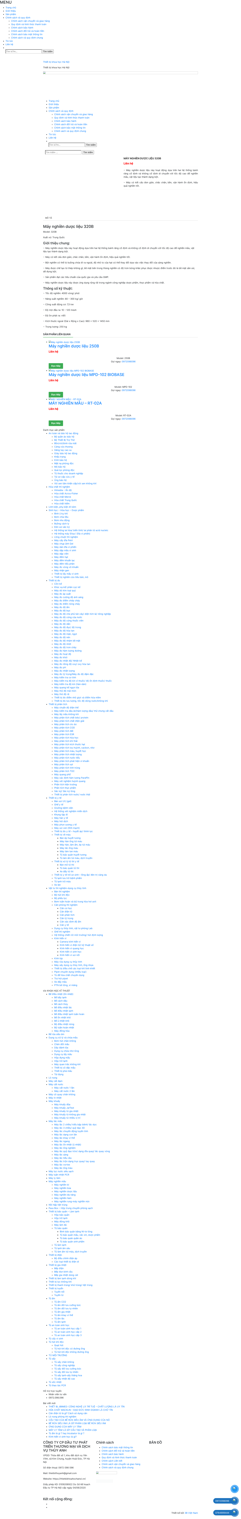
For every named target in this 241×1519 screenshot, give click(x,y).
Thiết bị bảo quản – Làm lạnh (64, 1211)
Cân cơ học (66, 908)
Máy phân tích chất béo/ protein (71, 717)
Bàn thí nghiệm (62, 891)
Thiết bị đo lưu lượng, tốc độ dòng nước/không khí (81, 700)
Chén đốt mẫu (61, 1044)
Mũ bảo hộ (60, 466)
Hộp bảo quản (61, 1214)
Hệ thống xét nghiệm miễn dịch (70, 811)
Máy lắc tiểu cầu (63, 1158)
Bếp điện (59, 1268)
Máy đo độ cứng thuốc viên (68, 620)
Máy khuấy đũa (62, 1104)
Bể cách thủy (61, 1004)
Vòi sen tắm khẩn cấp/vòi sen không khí (75, 483)
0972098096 (129, 361)
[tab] (48, 218)
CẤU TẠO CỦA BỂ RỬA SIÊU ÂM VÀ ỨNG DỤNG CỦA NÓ (79, 1420)
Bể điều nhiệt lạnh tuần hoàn (69, 1014)
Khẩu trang (60, 456)
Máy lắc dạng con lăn (65, 1134)
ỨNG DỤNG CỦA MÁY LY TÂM (65, 1426)
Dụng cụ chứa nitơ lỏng (66, 1051)
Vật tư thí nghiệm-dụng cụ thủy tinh (67, 888)
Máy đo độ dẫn (62, 624)
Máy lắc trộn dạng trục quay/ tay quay (74, 1161)
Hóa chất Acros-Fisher (66, 493)
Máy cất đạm (55, 1081)
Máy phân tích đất (63, 731)
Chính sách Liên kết (112, 1460)
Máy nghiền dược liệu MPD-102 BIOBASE (86, 374)
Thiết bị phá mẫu (63, 1071)
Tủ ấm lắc (59, 1318)
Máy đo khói (60, 657)
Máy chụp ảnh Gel (63, 543)
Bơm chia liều (61, 516)
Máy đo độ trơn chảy (65, 647)
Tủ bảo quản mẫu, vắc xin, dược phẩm (80, 1234)
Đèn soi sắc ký (62, 527)
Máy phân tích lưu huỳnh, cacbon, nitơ (74, 747)
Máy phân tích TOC (64, 771)
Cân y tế (64, 925)
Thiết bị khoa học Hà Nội (56, 61)
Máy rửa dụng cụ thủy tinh (68, 961)
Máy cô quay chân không (62, 1094)
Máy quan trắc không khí (67, 1064)
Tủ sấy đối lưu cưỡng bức (67, 1368)
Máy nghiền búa (62, 1188)
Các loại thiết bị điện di (66, 1261)
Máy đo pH (60, 667)
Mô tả (48, 218)
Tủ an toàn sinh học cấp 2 (68, 1331)
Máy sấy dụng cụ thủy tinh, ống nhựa (73, 965)
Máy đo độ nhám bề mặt (67, 640)
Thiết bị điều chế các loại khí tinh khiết (74, 968)
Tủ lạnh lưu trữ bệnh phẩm (68, 878)
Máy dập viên (61, 553)
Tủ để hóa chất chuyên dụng (69, 975)
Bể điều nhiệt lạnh (63, 1010)
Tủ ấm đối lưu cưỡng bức (67, 1305)
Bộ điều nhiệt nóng (64, 1024)
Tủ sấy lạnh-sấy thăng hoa (68, 1375)
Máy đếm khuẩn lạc (64, 560)
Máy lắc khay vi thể (64, 1137)
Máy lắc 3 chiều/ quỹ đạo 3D (69, 1127)
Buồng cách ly (61, 523)
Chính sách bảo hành (22, 27)
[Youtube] (49, 1507)
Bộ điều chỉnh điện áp (65, 1258)
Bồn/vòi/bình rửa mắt (65, 443)
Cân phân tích (67, 914)
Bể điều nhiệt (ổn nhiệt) (61, 994)
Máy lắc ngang (62, 1141)
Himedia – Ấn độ (63, 490)
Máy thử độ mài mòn (65, 690)
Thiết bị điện (55, 1255)
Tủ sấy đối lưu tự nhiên (66, 1372)
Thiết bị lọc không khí (60, 1281)
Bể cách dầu (60, 1000)
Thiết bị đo (54, 580)
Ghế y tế (58, 804)
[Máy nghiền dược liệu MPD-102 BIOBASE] (71, 370)
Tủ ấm (52, 1298)
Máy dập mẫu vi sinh (65, 550)
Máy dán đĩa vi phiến (65, 547)
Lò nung (53, 1077)
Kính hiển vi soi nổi (70, 955)
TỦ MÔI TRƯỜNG (58, 1355)
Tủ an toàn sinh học (59, 1325)
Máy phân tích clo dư (65, 724)
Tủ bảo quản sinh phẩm (72, 1241)
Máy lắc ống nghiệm (65, 1147)
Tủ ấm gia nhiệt (62, 1311)
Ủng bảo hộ (60, 480)
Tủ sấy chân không (64, 1362)
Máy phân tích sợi (63, 764)
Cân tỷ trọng (66, 918)
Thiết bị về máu (62, 834)
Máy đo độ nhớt (62, 644)
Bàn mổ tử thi (67, 864)
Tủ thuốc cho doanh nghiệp (68, 473)
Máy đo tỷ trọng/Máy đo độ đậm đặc (74, 674)
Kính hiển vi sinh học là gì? (63, 1436)
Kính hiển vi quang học (72, 948)
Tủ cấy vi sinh (56, 1338)
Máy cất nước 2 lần (64, 1091)
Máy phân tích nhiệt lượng (68, 754)
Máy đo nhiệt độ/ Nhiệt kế (68, 660)
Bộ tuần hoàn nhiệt (64, 1027)
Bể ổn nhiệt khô (62, 1017)
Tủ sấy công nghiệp (64, 1365)
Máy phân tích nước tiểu (67, 757)
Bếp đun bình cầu (63, 1271)
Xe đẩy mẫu (60, 981)
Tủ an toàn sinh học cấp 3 (68, 1335)
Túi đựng (58, 1074)
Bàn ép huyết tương (70, 838)
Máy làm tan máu (69, 851)
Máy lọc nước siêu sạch (61, 1171)
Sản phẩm (11, 14)
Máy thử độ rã (61, 694)
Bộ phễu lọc (60, 898)
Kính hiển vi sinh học (70, 951)
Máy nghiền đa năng (65, 1194)
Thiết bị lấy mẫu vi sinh (66, 573)
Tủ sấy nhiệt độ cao (64, 1378)
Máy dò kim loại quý (65, 590)
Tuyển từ (58, 1295)
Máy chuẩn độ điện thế (66, 707)
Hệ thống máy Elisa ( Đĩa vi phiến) (72, 533)
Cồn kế (58, 583)
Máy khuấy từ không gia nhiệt (70, 1114)
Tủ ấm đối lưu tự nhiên (66, 1308)
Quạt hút (58, 1345)
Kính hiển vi (60, 938)
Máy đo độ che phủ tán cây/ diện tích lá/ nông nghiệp (82, 613)
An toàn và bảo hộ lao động (63, 433)
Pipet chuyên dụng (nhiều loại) (70, 971)
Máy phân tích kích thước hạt (69, 744)
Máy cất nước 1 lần (64, 1087)
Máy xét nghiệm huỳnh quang (69, 781)
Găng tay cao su (63, 450)
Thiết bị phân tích (58, 704)
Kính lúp (58, 958)
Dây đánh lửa (61, 1047)
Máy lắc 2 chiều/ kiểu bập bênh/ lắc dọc (75, 1124)
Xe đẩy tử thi (66, 871)
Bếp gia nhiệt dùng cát (66, 1275)
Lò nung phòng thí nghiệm (62, 1416)
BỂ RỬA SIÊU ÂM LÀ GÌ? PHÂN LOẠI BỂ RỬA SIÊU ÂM (77, 1423)
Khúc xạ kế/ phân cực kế (67, 587)
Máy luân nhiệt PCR (59, 1174)
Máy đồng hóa (61, 1030)
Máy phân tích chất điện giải (69, 721)
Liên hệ (9, 44)
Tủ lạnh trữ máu (62, 881)
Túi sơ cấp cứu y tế (64, 476)
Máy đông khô (61, 1221)
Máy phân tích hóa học (66, 737)
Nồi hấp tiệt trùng (58, 1204)
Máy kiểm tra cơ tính (65, 677)
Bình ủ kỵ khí (61, 513)
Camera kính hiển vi (70, 941)
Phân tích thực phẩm (65, 787)
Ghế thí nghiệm (62, 931)
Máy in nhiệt (55, 1097)
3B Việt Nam (191, 1512)
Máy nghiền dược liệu (65, 1191)
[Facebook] (49, 1504)
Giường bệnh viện (63, 807)
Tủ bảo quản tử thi (69, 868)
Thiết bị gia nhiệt (57, 1265)
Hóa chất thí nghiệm (59, 486)
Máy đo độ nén (62, 637)
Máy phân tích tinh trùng (67, 767)
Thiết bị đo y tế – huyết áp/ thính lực (73, 831)
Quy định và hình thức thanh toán (28, 24)
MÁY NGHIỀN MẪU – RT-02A (75, 403)
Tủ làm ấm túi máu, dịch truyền (76, 858)
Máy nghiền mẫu (57, 1181)
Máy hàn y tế (61, 817)
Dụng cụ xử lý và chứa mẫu (63, 1037)
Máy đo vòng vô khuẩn (66, 567)
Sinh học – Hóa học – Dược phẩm (66, 510)
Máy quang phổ (62, 774)
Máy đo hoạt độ (62, 654)
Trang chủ (11, 7)
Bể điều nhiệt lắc (63, 1007)
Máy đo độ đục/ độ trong (67, 627)
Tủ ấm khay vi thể (63, 1315)
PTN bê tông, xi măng (65, 985)
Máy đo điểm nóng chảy (67, 603)
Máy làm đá (60, 1224)
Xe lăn (57, 884)
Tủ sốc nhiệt (55, 1382)
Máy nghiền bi (61, 1184)
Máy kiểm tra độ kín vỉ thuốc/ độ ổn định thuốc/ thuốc (83, 680)
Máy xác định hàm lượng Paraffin (71, 777)
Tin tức (9, 41)
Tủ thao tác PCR (57, 1385)
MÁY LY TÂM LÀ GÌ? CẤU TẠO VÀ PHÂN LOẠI (73, 1430)
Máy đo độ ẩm (62, 607)
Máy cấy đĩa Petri (63, 540)
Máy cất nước (56, 1084)
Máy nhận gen (61, 570)
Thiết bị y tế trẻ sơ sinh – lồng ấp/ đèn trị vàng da (80, 874)
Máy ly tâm (54, 1178)
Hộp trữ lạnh (61, 1061)
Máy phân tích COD (64, 727)
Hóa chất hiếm (62, 503)
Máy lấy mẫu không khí (66, 714)
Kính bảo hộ (60, 460)
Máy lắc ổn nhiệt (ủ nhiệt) (67, 1144)
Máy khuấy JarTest (64, 1107)
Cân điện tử (66, 911)
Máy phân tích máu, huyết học (70, 751)
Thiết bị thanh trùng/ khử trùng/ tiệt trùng (70, 1285)
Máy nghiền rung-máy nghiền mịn (71, 1201)
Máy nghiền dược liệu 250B (74, 346)
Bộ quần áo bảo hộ (64, 436)
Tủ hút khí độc (56, 1341)
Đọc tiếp (55, 365)
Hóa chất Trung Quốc (65, 500)
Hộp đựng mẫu (62, 1057)
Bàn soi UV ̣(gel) (62, 801)
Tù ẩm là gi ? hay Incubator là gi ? (66, 1433)
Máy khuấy (54, 1101)
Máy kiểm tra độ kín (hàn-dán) (70, 684)
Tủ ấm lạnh (60, 1321)
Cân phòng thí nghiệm (66, 904)
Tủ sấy (52, 1358)
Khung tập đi (61, 814)
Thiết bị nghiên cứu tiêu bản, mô (71, 577)
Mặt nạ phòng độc (64, 463)
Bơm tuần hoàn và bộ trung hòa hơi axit (75, 901)
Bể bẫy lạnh (60, 997)
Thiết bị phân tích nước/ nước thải (72, 794)
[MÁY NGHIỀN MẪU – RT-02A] (65, 399)
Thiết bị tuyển (56, 1288)
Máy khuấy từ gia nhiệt (66, 1111)
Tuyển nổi (59, 1291)
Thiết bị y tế (55, 797)
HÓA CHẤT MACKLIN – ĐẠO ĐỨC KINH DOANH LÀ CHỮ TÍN (81, 1409)
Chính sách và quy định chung (27, 37)
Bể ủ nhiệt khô (61, 1020)
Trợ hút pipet (61, 978)
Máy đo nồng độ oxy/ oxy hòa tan (72, 664)
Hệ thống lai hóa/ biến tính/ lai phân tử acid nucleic (81, 530)
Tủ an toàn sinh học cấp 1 (67, 1328)
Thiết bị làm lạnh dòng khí (62, 1278)
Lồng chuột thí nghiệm (66, 537)
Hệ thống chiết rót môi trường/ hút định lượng (78, 935)
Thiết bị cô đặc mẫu (64, 1067)
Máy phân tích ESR (64, 734)
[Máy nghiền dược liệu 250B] (64, 341)
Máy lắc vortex (62, 1164)
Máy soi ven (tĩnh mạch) (67, 828)
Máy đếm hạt (61, 557)
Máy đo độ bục (62, 610)
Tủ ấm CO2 (60, 1301)
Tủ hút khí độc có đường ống (69, 1348)
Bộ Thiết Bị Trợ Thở (64, 440)
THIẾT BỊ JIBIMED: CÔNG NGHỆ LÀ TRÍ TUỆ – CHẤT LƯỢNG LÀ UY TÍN (87, 1406)
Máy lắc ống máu (69, 848)
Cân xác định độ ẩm (70, 921)
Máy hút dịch (61, 821)
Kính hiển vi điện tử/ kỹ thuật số (77, 945)
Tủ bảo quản (60, 1228)
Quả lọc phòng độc (64, 470)
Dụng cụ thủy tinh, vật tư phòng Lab (73, 928)
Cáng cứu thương (63, 446)
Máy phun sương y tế (65, 824)
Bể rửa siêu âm (56, 1034)
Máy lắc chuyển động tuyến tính (71, 1131)
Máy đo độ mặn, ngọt (65, 634)
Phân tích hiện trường (65, 784)
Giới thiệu (11, 10)
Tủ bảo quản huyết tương (73, 854)
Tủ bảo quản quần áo (71, 1238)
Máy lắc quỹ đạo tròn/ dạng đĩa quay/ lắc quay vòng (82, 1151)
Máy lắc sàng (61, 1154)
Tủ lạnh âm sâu (62, 1248)
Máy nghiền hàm (63, 1198)
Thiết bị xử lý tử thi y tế (66, 861)
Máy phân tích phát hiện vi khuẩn (71, 761)
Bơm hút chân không (65, 1040)
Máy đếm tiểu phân (64, 563)
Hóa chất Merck (62, 496)
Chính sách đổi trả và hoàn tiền (27, 31)
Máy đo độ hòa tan (64, 630)
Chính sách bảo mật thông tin (26, 34)
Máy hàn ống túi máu (71, 841)
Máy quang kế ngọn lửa (66, 687)
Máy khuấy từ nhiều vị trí (67, 1117)
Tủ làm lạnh (60, 1244)
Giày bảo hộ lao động (65, 453)
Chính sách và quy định (18, 17)
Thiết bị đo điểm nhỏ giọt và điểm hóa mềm (77, 697)
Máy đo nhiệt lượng (64, 670)
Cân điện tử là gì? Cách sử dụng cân (68, 1413)
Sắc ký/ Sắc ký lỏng (64, 791)
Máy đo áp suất (62, 593)
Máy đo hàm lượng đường (68, 650)
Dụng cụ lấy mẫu (63, 1054)
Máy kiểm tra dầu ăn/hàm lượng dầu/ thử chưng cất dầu (83, 710)
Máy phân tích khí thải (66, 741)
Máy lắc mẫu (55, 1121)
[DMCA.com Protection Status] (104, 1481)
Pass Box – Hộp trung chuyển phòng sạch (71, 1208)
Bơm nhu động (62, 520)
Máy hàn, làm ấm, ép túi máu (75, 844)
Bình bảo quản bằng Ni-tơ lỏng (76, 1231)
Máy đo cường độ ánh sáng (68, 597)
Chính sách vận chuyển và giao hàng (30, 21)
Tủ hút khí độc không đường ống (71, 1352)
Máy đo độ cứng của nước (68, 617)
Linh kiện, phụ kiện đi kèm (62, 506)
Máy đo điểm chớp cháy (67, 600)
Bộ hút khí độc (62, 894)
